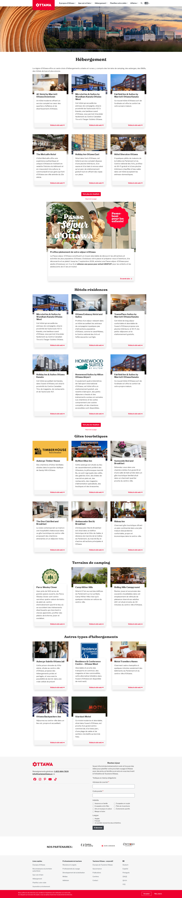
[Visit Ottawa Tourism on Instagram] (40, 779)
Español (125, 869)
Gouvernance (97, 869)
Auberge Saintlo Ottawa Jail (50, 661)
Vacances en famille (101, 803)
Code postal (97, 791)
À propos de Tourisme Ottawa (103, 865)
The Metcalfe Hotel (46, 154)
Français (97, 821)
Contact (95, 880)
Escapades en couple (123, 803)
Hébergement (100, 3)
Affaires (133, 3)
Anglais (97, 818)
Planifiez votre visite (118, 3)
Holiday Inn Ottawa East (87, 154)
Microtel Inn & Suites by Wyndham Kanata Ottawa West (88, 97)
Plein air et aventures (123, 806)
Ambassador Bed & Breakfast (85, 522)
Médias (65, 876)
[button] (141, 3)
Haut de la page (91, 199)
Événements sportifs (123, 809)
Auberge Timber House (48, 461)
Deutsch (125, 865)
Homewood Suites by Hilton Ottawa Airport (89, 375)
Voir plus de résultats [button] (91, 194)
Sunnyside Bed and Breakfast (123, 462)
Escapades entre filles (102, 806)
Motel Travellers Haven (126, 661)
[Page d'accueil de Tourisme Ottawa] (44, 5)
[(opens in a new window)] (50, 84)
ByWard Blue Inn (83, 461)
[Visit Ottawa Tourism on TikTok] (55, 779)
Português (126, 872)
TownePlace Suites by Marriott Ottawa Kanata (126, 315)
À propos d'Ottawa (66, 3)
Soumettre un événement (41, 886)
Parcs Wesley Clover (46, 587)
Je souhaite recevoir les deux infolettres (108, 823)
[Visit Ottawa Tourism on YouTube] (50, 779)
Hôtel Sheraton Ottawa (126, 154)
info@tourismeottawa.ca (42, 774)
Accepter (146, 894)
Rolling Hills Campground (127, 587)
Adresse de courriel (100, 782)
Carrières (96, 876)
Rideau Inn (119, 521)
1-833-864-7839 (61, 771)
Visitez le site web (56, 125)
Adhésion (66, 880)
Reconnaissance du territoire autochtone (42, 870)
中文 (124, 884)
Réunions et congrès (69, 865)
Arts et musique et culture (103, 809)
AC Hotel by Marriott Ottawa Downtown (46, 95)
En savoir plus (125, 278)
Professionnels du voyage (71, 869)
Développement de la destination (74, 872)
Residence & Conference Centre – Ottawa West (88, 662)
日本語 (125, 876)
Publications (97, 872)
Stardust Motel (83, 716)
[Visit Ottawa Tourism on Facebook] (35, 779)
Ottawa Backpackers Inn (48, 716)
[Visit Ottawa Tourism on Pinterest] (45, 779)
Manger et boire (100, 811)
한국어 (125, 880)
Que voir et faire (84, 3)
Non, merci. (158, 894)
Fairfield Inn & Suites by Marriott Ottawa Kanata (126, 95)
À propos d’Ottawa (39, 865)
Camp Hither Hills (84, 587)
